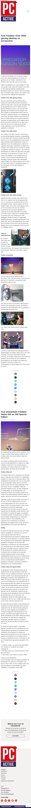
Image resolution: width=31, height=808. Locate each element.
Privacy (3, 775)
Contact (3, 779)
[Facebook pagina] (2, 800)
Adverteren (4, 771)
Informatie (3, 773)
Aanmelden (15, 736)
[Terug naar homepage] (9, 11)
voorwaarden (19, 806)
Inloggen (3, 769)
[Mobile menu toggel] (28, 11)
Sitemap (3, 777)
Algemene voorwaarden (7, 781)
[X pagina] (5, 800)
